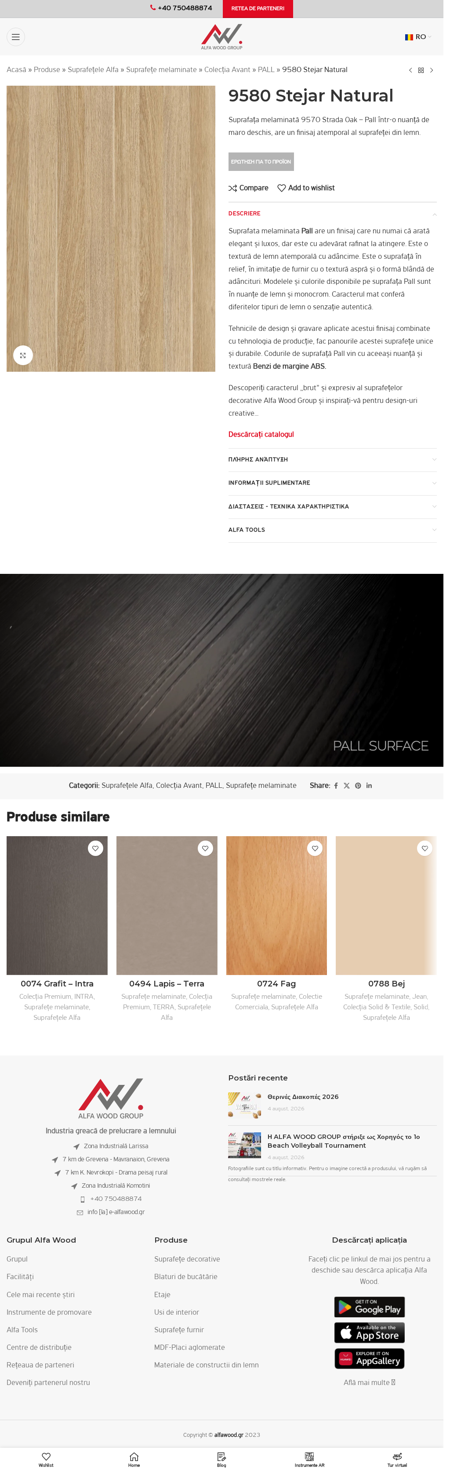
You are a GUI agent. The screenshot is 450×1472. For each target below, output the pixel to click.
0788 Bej (386, 984)
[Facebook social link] (335, 786)
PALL (266, 70)
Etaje (162, 1295)
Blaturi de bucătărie (186, 1277)
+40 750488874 (116, 1199)
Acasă (16, 70)
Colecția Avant (227, 70)
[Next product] (431, 70)
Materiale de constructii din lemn (206, 1366)
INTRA (84, 997)
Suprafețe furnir (179, 1330)
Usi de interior (176, 1313)
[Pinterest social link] (358, 786)
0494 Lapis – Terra (166, 984)
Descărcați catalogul (261, 435)
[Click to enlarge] (23, 355)
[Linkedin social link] (369, 786)
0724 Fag (276, 984)
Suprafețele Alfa (93, 70)
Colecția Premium (45, 997)
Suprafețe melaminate (161, 70)
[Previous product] (410, 70)
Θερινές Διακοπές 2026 (303, 1097)
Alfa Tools (22, 1330)
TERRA (163, 1007)
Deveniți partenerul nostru (48, 1383)
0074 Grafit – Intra (57, 984)
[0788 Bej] (386, 905)
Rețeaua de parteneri (40, 1366)
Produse (47, 70)
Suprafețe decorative (187, 1260)
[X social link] (346, 786)
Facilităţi (20, 1277)
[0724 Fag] (276, 905)
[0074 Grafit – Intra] (57, 905)
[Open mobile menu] (15, 37)
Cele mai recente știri (41, 1295)
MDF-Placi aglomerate (189, 1348)
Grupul (17, 1260)
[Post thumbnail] (244, 1105)
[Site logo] (222, 37)
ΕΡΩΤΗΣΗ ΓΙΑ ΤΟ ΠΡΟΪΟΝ (261, 162)
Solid (421, 1007)
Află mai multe (368, 1383)
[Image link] (111, 1099)
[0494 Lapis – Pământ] (167, 905)
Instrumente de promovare (49, 1313)
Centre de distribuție (39, 1348)
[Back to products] (421, 70)
